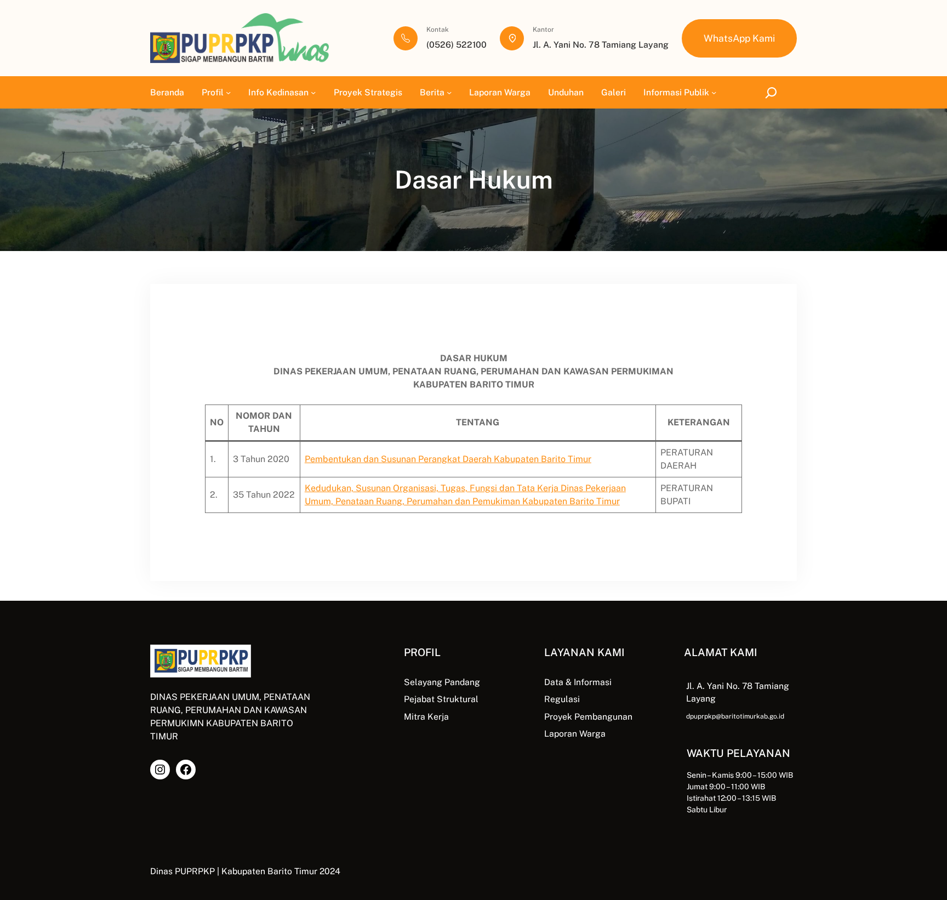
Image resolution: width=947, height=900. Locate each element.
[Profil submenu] (228, 92)
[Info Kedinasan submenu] (313, 92)
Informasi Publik (676, 92)
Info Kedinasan (278, 92)
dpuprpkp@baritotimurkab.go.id (735, 716)
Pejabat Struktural (441, 699)
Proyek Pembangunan (588, 716)
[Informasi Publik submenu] (713, 92)
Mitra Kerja (426, 716)
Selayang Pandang (442, 682)
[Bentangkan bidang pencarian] (773, 92)
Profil (213, 92)
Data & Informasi (578, 682)
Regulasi (562, 699)
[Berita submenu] (449, 92)
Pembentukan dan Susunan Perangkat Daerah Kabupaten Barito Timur (448, 459)
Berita (432, 92)
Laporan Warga (575, 733)
